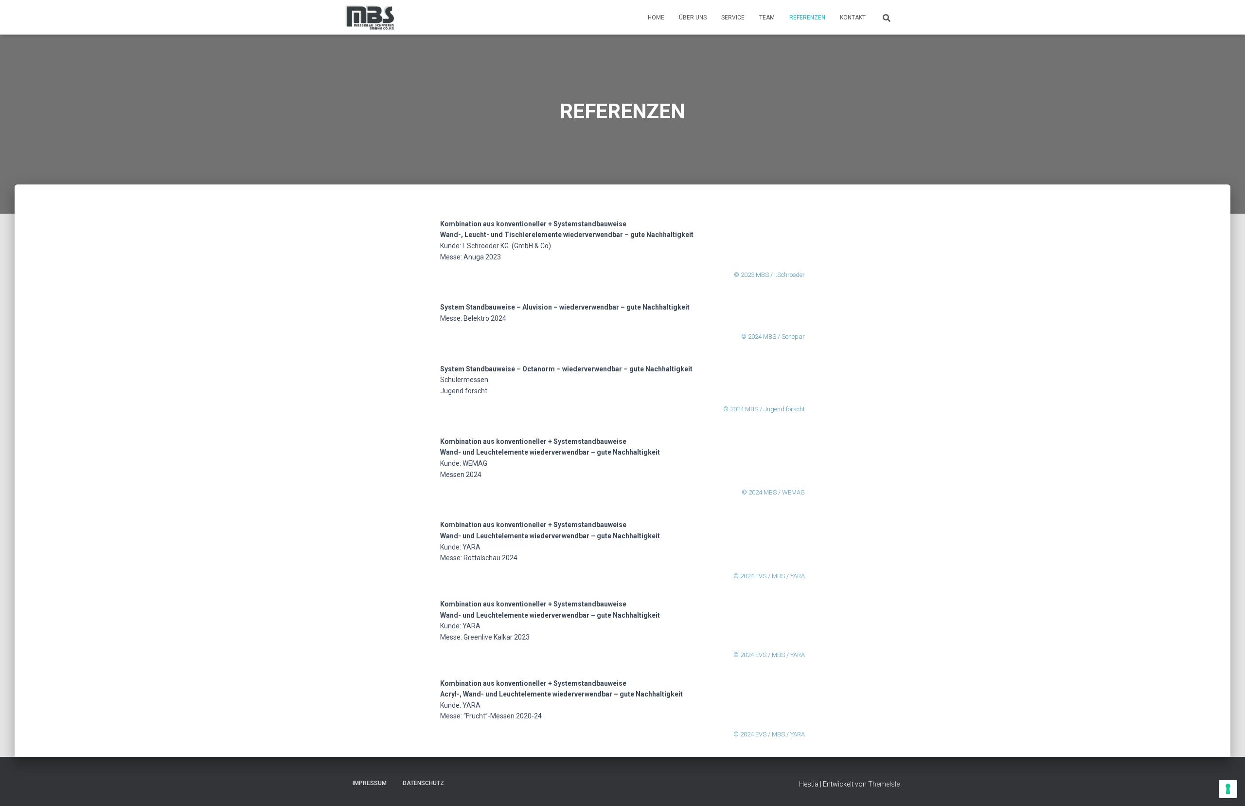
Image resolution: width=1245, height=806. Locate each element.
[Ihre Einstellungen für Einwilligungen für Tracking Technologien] (1228, 789)
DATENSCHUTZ (423, 783)
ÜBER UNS (693, 17)
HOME (656, 17)
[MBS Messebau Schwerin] (369, 17)
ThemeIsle (884, 784)
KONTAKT (853, 17)
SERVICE (733, 17)
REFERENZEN (807, 17)
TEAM (767, 17)
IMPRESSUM (370, 783)
